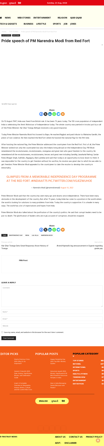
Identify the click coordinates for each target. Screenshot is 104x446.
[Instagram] (85, 2)
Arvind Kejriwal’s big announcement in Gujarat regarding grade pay (80, 247)
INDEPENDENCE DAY (16, 235)
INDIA (27, 235)
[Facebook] (79, 2)
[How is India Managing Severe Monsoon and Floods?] (42, 386)
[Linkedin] (90, 2)
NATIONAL (16, 35)
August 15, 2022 (66, 187)
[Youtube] (101, 2)
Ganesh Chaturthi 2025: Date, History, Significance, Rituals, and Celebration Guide (23, 374)
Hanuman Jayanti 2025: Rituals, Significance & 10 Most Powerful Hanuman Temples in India (58, 374)
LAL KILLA (35, 235)
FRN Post (23, 260)
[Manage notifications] (98, 440)
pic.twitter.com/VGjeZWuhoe (70, 180)
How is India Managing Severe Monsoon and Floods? (58, 385)
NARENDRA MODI (47, 235)
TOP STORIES (13, 32)
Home (4, 32)
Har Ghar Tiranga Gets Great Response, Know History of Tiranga (24, 247)
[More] (63, 114)
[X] (45, 114)
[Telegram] (58, 114)
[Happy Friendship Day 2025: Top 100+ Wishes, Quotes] (42, 363)
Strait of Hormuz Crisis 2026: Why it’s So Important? (22, 361)
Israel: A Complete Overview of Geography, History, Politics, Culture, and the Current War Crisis (23, 386)
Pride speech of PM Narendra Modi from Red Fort (45, 41)
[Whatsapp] (54, 114)
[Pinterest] (96, 2)
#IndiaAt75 (39, 180)
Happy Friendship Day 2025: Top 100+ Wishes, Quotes (58, 361)
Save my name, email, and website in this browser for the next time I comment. (34, 332)
